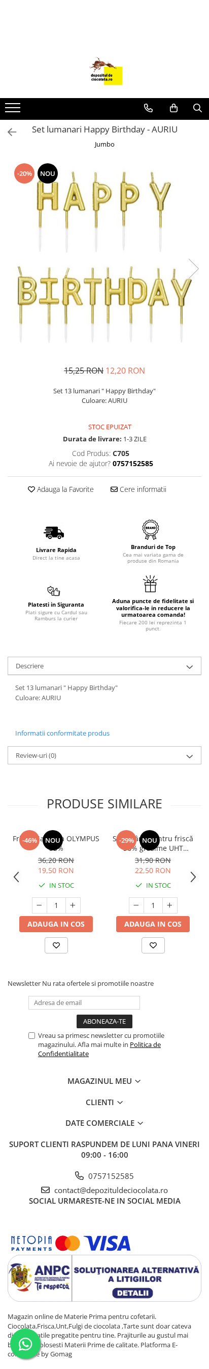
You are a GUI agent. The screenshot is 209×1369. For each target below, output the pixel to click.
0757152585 (110, 1176)
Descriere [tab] (30, 665)
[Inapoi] (7, 132)
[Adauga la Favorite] (56, 945)
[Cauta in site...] (197, 108)
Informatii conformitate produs (62, 733)
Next (193, 268)
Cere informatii (142, 489)
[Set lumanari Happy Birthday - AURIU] (104, 258)
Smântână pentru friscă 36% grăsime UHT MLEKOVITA (153, 843)
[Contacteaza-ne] (148, 108)
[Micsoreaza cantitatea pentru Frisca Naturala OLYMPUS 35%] (39, 905)
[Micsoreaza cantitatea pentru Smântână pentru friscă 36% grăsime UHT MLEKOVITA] (136, 905)
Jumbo (105, 144)
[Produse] (14, 110)
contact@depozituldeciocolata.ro (110, 1190)
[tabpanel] (104, 258)
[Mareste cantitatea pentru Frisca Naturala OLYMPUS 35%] (73, 905)
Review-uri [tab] (36, 755)
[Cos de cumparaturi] (174, 108)
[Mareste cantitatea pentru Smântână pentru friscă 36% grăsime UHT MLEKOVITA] (170, 905)
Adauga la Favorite (64, 489)
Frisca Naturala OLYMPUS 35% (56, 843)
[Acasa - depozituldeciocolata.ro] (104, 72)
